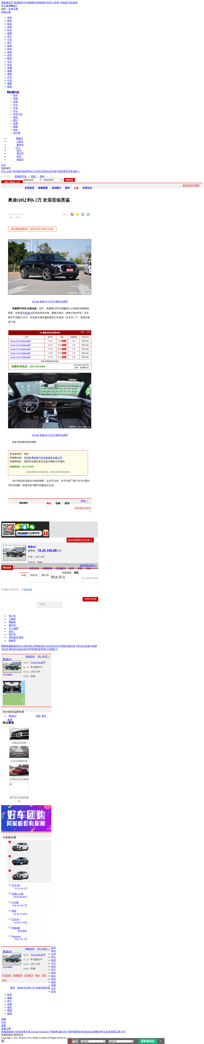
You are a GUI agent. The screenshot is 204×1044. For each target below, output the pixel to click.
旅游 (9, 52)
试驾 (15, 101)
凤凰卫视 (6, 12)
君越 (94, 646)
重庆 (61, 171)
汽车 (9, 39)
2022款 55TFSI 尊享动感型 (20, 357)
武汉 (51, 171)
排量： (31, 557)
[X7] (20, 876)
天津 (37, 171)
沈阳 (18, 171)
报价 (15, 117)
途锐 (13, 911)
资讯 (9, 17)
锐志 (65, 646)
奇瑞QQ (45, 649)
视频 (9, 71)
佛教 (9, 83)
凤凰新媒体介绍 (9, 1031)
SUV (18, 147)
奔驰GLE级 (17, 894)
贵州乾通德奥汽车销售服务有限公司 (43, 457)
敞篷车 (20, 159)
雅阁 (3, 646)
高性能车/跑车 (16, 637)
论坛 (9, 77)
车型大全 (18, 114)
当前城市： (68, 572)
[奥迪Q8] (14, 552)
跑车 (19, 156)
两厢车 (19, 138)
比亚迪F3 (87, 646)
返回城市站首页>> (83, 509)
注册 (15, 9)
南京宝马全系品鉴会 (19, 799)
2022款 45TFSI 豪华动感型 (20, 341)
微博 (9, 1013)
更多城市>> (74, 171)
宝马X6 (15, 919)
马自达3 (5, 649)
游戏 (9, 1004)
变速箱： (32, 562)
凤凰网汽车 (20, 2)
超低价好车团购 (191, 185)
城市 (9, 1007)
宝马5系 (59, 646)
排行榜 (16, 133)
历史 (9, 64)
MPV (19, 150)
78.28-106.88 (36, 662)
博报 (9, 1010)
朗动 (12, 649)
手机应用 (72, 2)
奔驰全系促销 (19, 742)
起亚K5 (43, 646)
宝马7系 (15, 885)
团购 (15, 126)
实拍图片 (56, 188)
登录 (10, 9)
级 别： (26, 667)
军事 (9, 68)
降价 (42, 176)
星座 (9, 86)
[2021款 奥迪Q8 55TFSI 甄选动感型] (51, 294)
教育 (9, 58)
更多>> (84, 501)
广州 (13, 171)
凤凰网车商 (33, 2)
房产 (9, 42)
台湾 (53, 954)
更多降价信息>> (88, 565)
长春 (22, 171)
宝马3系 (22, 646)
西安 (65, 171)
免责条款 (85, 1031)
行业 (15, 108)
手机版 (63, 2)
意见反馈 (105, 1031)
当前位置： (7, 176)
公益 (9, 80)
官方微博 (6, 5)
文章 (76, 188)
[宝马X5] (20, 847)
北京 (3, 165)
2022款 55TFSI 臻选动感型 (20, 353)
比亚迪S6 (19, 649)
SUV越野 (14, 628)
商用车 (42, 2)
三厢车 (19, 141)
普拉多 (71, 646)
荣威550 (53, 649)
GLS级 (15, 902)
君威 (8, 646)
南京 (46, 171)
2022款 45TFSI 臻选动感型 (20, 345)
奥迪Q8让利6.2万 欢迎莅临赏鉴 (33, 988)
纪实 (3, 1022)
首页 (53, 947)
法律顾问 (95, 1031)
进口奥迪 (9, 182)
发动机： (26, 672)
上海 (8, 171)
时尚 (9, 30)
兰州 (41, 171)
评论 (53, 957)
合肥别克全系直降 (19, 779)
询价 (15, 130)
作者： (13, 534)
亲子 (9, 36)
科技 (9, 49)
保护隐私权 (74, 1031)
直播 (3, 1025)
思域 (36, 646)
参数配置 (43, 188)
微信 (14, 5)
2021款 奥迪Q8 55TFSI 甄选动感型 (50, 301)
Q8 (18, 182)
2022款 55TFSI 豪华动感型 (20, 349)
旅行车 (20, 153)
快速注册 (27, 589)
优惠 (15, 123)
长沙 (32, 171)
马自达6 (51, 646)
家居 (9, 46)
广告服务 (53, 1031)
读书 (9, 55)
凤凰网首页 (7, 2)
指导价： (26, 663)
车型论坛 (87, 188)
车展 (56, 2)
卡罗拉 (78, 646)
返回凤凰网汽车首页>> (80, 540)
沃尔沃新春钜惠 (19, 761)
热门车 (12, 616)
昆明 (27, 171)
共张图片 (8, 674)
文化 (9, 61)
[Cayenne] (20, 861)
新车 (15, 95)
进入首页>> (44, 656)
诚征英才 (63, 1031)
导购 (15, 98)
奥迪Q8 (29, 313)
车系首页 (29, 188)
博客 (9, 74)
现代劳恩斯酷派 (32, 649)
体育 (9, 27)
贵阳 (33, 176)
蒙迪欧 (14, 646)
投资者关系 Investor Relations (33, 1031)
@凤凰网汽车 (21, 534)
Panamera (16, 936)
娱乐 (9, 24)
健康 (9, 33)
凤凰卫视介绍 (118, 1031)
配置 (10, 719)
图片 (15, 120)
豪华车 (20, 144)
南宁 (56, 171)
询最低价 (30, 656)
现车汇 (50, 2)
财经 (9, 20)
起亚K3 (30, 646)
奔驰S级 (15, 928)
